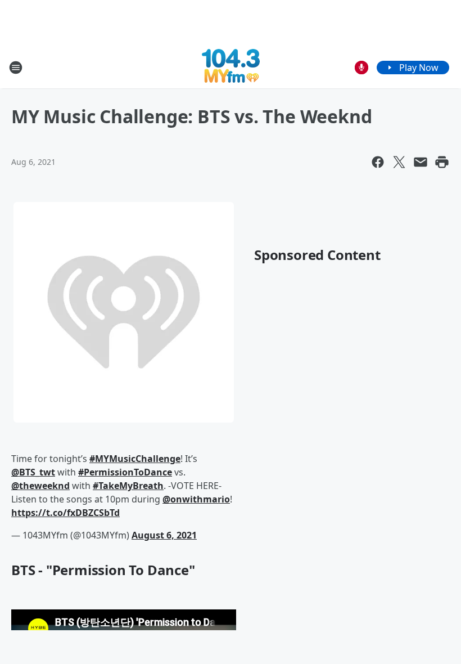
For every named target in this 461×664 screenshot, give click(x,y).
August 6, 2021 (164, 535)
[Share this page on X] (399, 162)
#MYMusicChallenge (134, 458)
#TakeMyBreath (128, 485)
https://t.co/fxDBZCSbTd (65, 512)
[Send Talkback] (361, 67)
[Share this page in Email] (420, 162)
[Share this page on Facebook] (378, 162)
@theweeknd (40, 485)
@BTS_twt (33, 472)
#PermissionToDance (125, 472)
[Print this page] (442, 162)
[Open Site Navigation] (15, 67)
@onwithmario (196, 499)
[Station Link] (231, 67)
